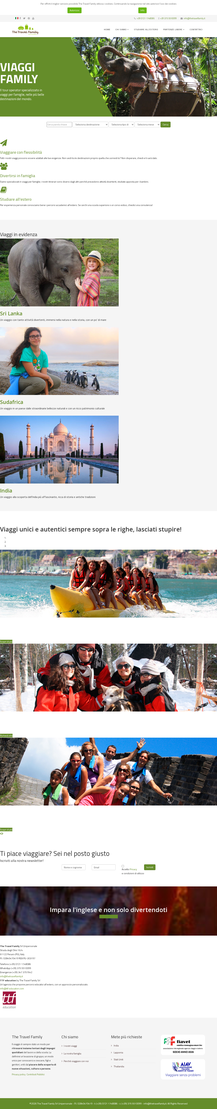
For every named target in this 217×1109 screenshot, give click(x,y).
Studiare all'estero (146, 29)
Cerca (165, 124)
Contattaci (196, 29)
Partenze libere (172, 29)
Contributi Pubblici (36, 1074)
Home (107, 29)
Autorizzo (74, 10)
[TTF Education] (108, 1000)
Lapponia (118, 1052)
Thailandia (118, 1066)
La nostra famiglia (72, 1053)
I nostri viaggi (70, 1046)
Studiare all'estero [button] (108, 916)
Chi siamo (121, 29)
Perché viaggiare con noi (76, 1061)
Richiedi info (6, 735)
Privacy (133, 869)
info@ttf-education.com (12, 988)
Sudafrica (11, 402)
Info (142, 10)
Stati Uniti (118, 1059)
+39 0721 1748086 (145, 18)
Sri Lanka (11, 313)
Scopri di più (6, 641)
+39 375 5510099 (168, 18)
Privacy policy (19, 1074)
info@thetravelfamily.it (194, 18)
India (6, 490)
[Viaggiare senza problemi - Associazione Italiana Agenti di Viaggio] (183, 1069)
